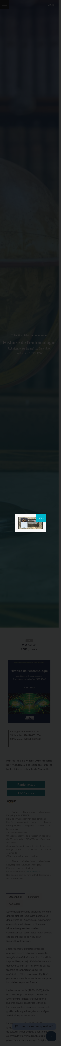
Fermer (41, 518)
